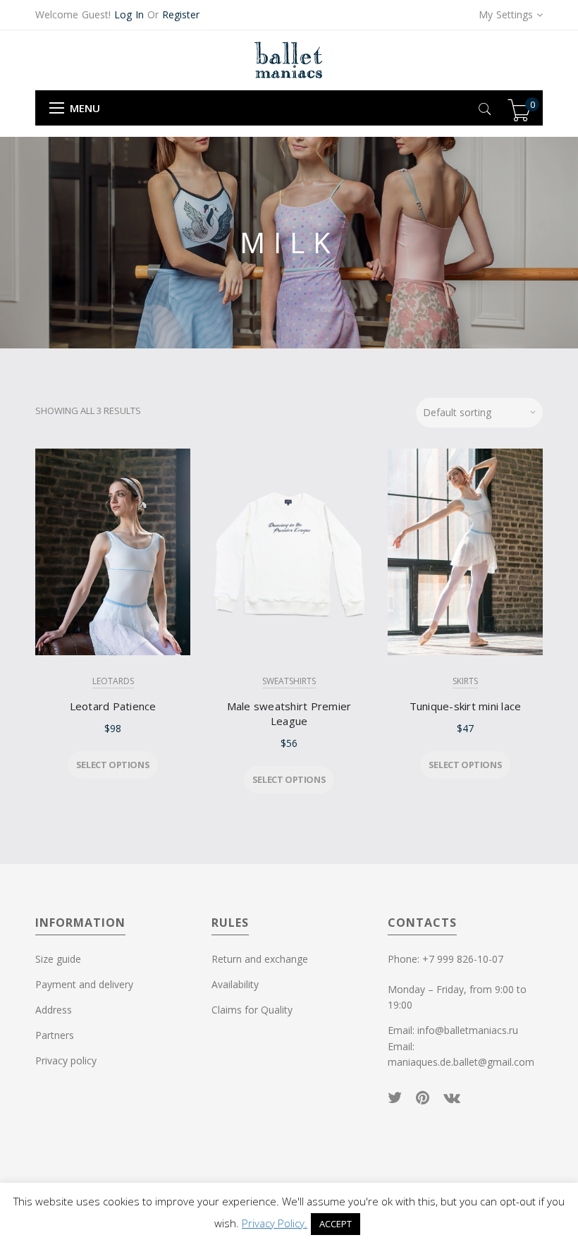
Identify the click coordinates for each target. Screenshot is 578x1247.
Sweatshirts (289, 681)
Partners (54, 1035)
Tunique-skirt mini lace (466, 706)
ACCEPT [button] (335, 1223)
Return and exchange (259, 959)
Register (180, 14)
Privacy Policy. (274, 1223)
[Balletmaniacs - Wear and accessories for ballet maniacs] (289, 59)
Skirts (465, 681)
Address (53, 1009)
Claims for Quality (252, 1009)
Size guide (58, 959)
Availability (235, 984)
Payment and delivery (84, 984)
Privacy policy (66, 1060)
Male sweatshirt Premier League (289, 713)
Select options (112, 764)
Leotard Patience (113, 706)
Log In (129, 14)
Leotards (113, 681)
